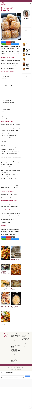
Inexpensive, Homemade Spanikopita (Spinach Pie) (5, 288)
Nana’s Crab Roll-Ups (15, 259)
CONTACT (23, 367)
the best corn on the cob (15, 306)
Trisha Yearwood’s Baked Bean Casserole (15, 276)
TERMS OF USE (13, 367)
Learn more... (26, 18)
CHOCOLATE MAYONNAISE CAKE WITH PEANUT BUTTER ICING (5, 272)
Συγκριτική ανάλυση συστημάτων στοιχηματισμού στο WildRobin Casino (16, 341)
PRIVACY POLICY (18, 367)
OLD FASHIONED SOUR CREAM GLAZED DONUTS (5, 307)
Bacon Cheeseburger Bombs (28, 49)
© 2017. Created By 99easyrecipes (16, 369)
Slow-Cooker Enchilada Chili (5, 323)
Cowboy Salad (24, 335)
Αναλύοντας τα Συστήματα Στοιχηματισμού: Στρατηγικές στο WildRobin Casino (16, 355)
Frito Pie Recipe (3, 260)
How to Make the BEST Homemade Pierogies (15, 288)
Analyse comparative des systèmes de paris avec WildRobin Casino (15, 336)
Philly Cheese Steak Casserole (28, 54)
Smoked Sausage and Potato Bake (28, 59)
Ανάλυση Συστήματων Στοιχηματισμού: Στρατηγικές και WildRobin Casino (15, 360)
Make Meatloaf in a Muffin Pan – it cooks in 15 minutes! (26, 339)
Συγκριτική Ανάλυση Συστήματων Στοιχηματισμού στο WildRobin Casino (15, 350)
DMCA (8, 367)
